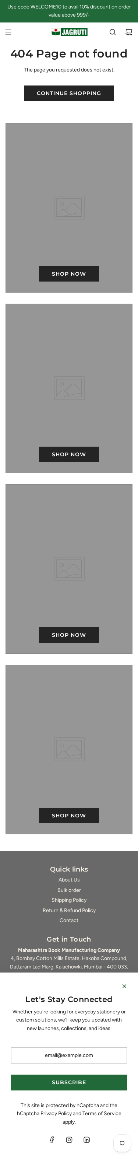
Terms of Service (101, 1113)
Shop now (69, 273)
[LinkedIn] (86, 1140)
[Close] (124, 986)
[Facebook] (52, 1140)
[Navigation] (8, 32)
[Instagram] (69, 1140)
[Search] (113, 32)
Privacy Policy (56, 1113)
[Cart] (129, 32)
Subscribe (69, 1082)
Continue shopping (69, 93)
